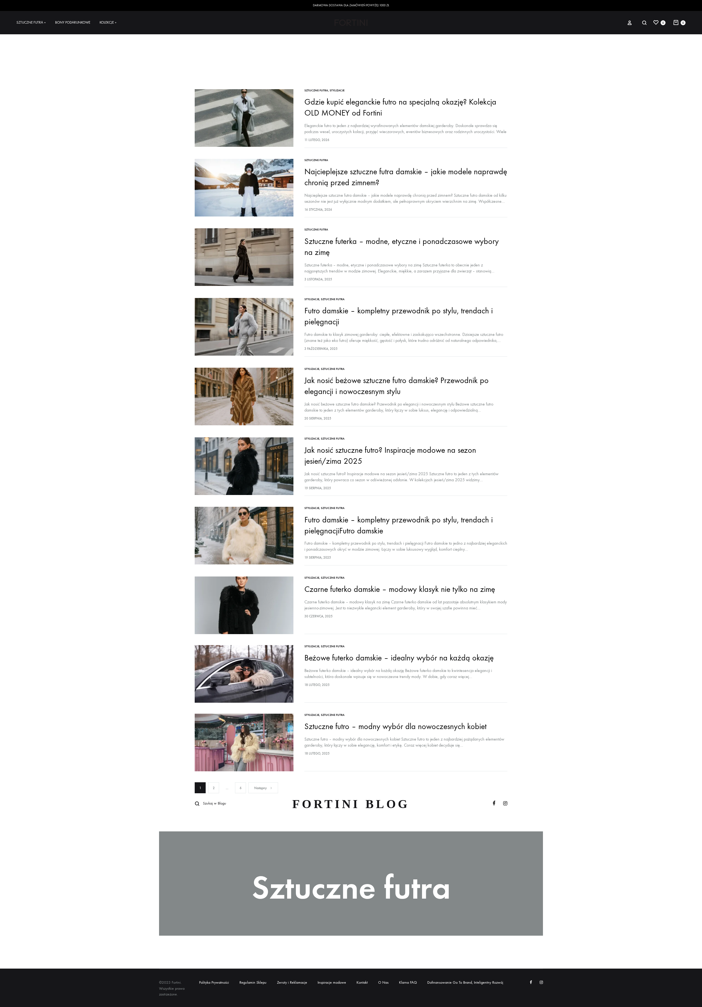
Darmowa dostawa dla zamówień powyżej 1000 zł (351, 5)
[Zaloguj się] (629, 22)
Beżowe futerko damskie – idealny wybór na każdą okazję (399, 658)
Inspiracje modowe (332, 982)
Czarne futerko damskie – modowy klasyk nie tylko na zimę (399, 589)
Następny (260, 788)
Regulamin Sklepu (253, 982)
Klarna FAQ (408, 982)
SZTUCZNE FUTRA (31, 22)
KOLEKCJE (108, 22)
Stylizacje (337, 90)
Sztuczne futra (316, 90)
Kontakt (362, 982)
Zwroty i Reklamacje (292, 982)
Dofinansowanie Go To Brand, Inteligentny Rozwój (465, 982)
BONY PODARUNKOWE (72, 22)
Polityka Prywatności (214, 982)
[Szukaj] (644, 23)
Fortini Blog (351, 804)
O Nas (383, 982)
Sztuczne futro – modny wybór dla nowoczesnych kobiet (395, 726)
